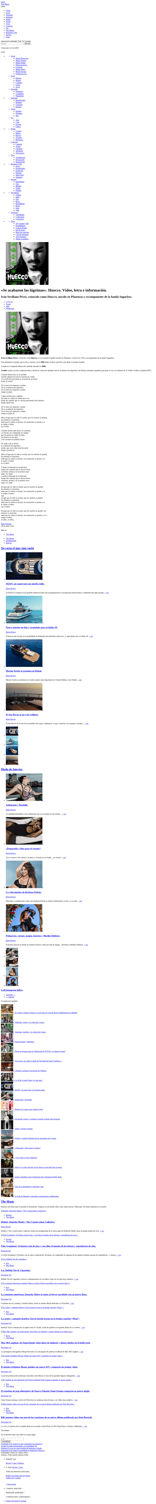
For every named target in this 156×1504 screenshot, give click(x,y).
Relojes (9, 1215)
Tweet (8, 304)
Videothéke (20, 215)
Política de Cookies (13, 1478)
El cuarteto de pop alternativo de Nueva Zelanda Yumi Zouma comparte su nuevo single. (45, 1391)
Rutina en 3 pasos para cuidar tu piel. (29, 1109)
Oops (8, 37)
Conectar (9, 26)
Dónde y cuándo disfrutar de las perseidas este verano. (35, 1138)
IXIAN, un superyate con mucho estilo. (25, 583)
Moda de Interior (12, 769)
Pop (7, 1263)
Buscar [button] (27, 44)
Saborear (9, 17)
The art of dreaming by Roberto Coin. (29, 1187)
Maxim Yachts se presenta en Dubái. (24, 671)
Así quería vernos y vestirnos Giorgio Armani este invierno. (37, 1119)
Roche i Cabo (17, 1467)
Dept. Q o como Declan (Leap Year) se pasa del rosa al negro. (38, 1167)
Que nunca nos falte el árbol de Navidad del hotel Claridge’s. (38, 1061)
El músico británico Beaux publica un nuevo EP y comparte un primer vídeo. (39, 1367)
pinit (7, 306)
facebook (9, 302)
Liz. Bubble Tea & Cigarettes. (15, 1270)
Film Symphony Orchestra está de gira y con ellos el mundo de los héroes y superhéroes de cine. (48, 1246)
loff (3, 2)
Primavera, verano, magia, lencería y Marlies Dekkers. (33, 935)
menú (3, 6)
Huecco (9, 543)
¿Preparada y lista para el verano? (23, 848)
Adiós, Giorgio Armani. (24, 1129)
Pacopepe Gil (6, 1275)
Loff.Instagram (12, 990)
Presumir (9, 15)
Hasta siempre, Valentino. (24, 1042)
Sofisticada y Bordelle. (17, 805)
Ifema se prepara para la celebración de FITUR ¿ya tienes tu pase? (40, 1051)
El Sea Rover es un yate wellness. (22, 714)
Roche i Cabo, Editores (15, 1463)
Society (9, 35)
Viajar (8, 22)
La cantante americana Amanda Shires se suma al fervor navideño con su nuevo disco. (44, 1294)
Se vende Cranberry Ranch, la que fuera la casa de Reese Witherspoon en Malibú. (46, 1013)
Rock (8, 1336)
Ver (7, 28)
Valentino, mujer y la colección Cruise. (29, 1022)
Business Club (11, 33)
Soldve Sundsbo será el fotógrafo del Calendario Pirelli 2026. (38, 1177)
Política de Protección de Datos (18, 1476)
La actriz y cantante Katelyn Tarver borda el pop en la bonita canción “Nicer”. (40, 1318)
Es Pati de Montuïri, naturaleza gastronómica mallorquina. (37, 1196)
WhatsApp (10, 309)
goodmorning (11, 541)
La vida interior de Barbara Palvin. (23, 892)
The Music (5, 4)
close (3, 52)
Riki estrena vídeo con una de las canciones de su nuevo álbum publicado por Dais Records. (46, 1417)
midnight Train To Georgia (20, 41)
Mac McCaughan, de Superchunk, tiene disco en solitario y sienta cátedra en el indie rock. (46, 1342)
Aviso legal (11, 1484)
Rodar (8, 19)
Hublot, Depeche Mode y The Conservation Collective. (28, 1222)
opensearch (5, 41)
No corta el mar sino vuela (17, 548)
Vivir (8, 24)
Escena (8, 1239)
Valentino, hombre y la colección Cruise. (30, 1032)
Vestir (8, 11)
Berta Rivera (11, 588)
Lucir (8, 13)
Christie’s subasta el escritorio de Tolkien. (31, 1071)
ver (107, 593)
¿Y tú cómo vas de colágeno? (26, 1158)
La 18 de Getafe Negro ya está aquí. (29, 1080)
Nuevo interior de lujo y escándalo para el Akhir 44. (32, 627)
